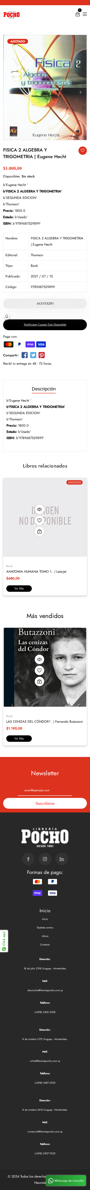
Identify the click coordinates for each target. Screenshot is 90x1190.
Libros (45, 936)
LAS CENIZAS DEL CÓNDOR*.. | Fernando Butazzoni (44, 721)
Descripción (44, 389)
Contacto (45, 944)
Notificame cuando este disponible (45, 324)
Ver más (19, 588)
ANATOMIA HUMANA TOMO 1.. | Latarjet (36, 571)
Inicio (45, 919)
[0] (77, 15)
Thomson (37, 255)
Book (34, 265)
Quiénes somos (45, 927)
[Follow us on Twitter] (33, 356)
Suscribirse (45, 803)
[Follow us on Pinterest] (41, 356)
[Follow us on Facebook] (24, 356)
